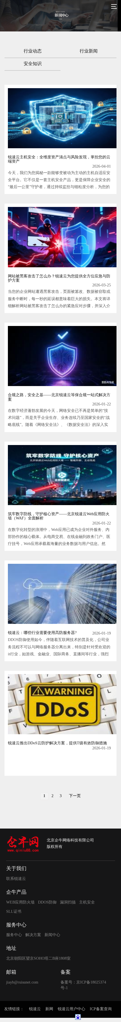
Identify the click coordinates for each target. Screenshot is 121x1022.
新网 (49, 1009)
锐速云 (35, 1009)
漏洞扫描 (68, 902)
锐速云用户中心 (71, 1009)
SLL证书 (13, 912)
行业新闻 (89, 51)
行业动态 (33, 51)
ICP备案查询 (101, 1009)
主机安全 (87, 902)
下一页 (75, 796)
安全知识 (33, 63)
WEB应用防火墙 (20, 902)
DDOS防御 (47, 902)
